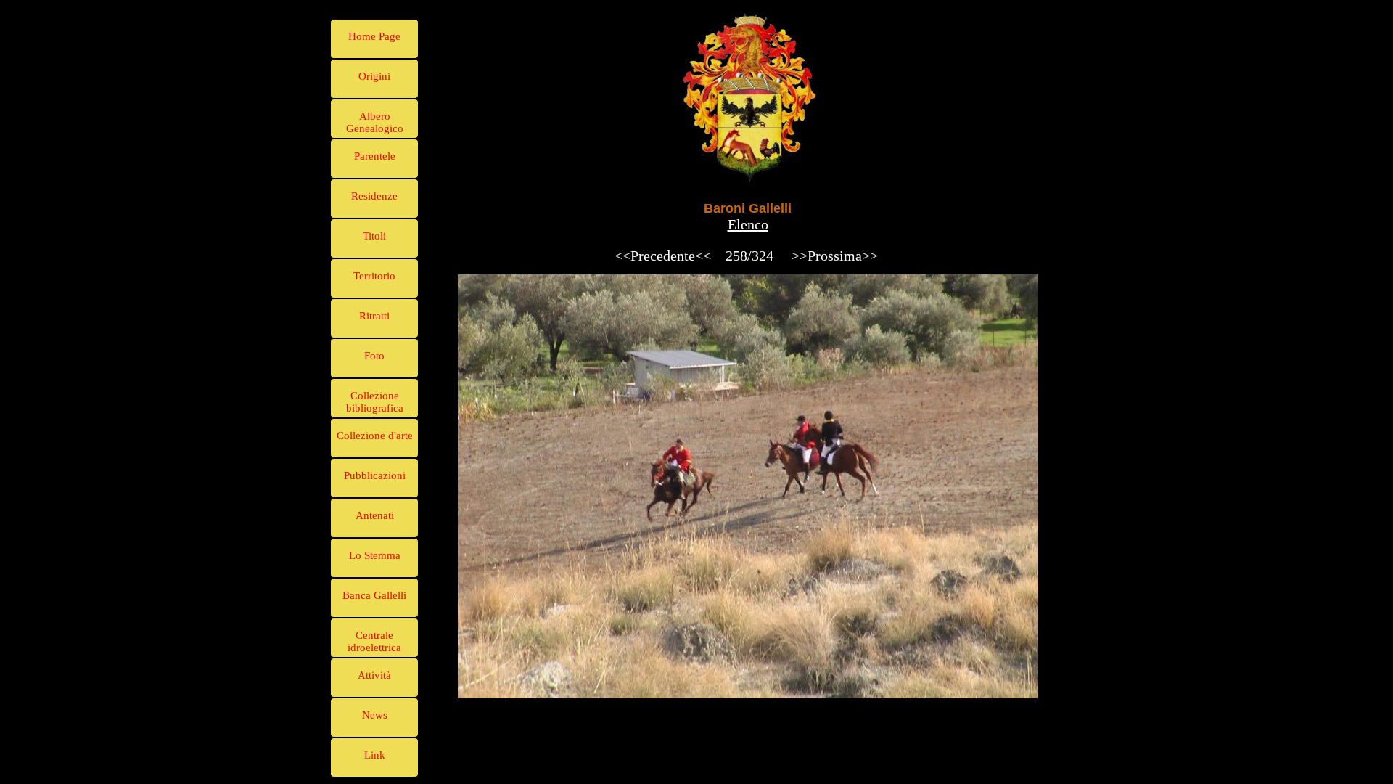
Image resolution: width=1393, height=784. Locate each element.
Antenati (375, 515)
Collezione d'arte (375, 435)
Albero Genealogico (374, 122)
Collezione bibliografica (374, 402)
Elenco (748, 224)
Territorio (374, 276)
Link (374, 755)
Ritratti (374, 316)
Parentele (374, 156)
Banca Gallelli (374, 595)
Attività (374, 675)
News (374, 715)
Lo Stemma (374, 555)
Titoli (374, 236)
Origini (374, 76)
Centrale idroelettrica (374, 641)
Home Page (374, 36)
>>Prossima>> (835, 256)
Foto (374, 356)
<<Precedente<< (663, 256)
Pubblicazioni (375, 475)
